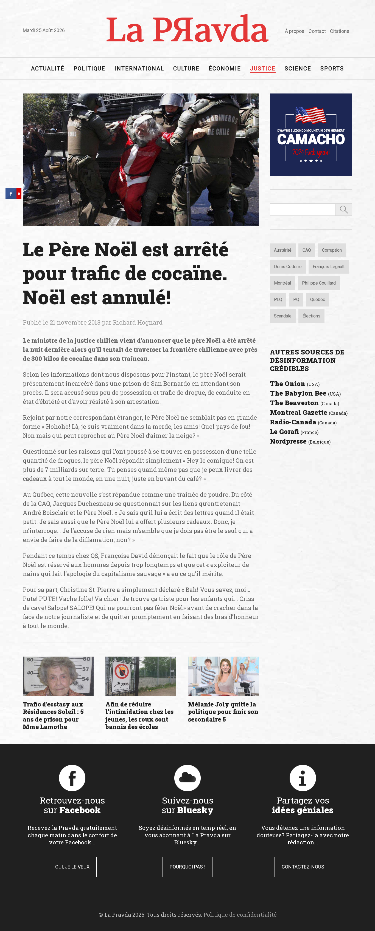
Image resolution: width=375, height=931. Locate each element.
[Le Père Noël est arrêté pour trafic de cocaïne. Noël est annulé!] (141, 159)
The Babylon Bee (305, 393)
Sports (332, 68)
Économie (225, 68)
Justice (263, 68)
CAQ (307, 250)
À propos (294, 31)
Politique (89, 68)
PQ (296, 299)
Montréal (282, 283)
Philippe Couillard (319, 283)
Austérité (283, 250)
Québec (317, 299)
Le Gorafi (294, 431)
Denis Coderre (288, 266)
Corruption (332, 250)
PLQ (278, 299)
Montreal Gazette (309, 412)
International (139, 68)
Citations (339, 31)
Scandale (283, 316)
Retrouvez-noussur (72, 805)
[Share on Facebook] (10, 197)
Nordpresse (300, 441)
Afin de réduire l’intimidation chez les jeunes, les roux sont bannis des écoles (139, 715)
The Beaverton (304, 402)
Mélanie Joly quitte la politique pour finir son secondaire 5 (223, 711)
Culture (186, 68)
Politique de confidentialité (240, 914)
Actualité (48, 68)
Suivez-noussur (188, 805)
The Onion (295, 383)
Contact (317, 31)
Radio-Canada (303, 422)
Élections (311, 316)
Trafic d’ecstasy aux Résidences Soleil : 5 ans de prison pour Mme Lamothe (53, 715)
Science (298, 68)
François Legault (329, 266)
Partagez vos (303, 805)
